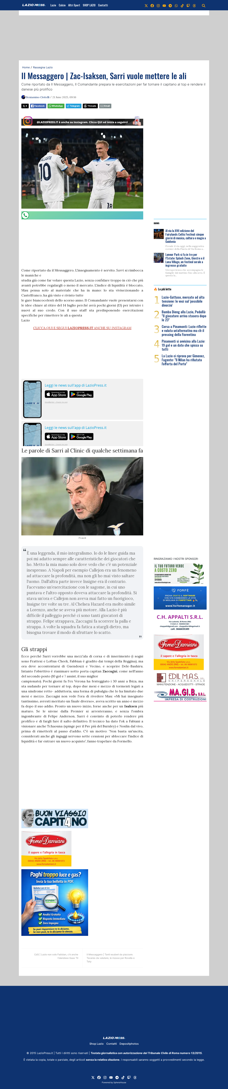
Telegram (75, 106)
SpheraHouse (119, 1082)
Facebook (39, 106)
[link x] (146, 5)
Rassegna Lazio (43, 67)
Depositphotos (129, 1043)
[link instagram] (158, 5)
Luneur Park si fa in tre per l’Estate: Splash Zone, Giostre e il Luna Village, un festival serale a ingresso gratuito (184, 259)
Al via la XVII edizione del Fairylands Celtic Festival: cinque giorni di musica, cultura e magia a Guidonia (185, 236)
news (156, 223)
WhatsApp (57, 106)
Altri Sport (74, 5)
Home (26, 67)
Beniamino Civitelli (37, 97)
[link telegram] (170, 5)
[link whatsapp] (176, 5)
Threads (91, 106)
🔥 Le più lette (162, 289)
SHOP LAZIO (89, 5)
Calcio (62, 5)
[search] (204, 5)
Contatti (103, 5)
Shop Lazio (96, 1043)
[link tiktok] (182, 5)
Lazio (53, 5)
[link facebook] (152, 5)
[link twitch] (188, 5)
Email (107, 106)
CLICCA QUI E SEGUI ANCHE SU (82, 328)
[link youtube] (164, 5)
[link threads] (194, 5)
